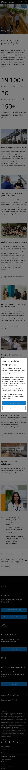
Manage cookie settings (14, 408)
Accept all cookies (14, 403)
